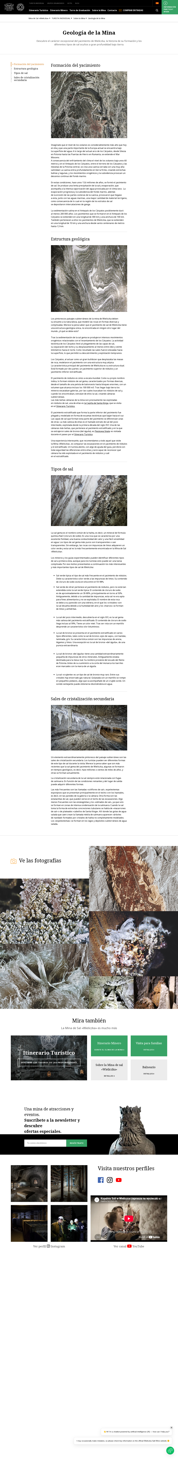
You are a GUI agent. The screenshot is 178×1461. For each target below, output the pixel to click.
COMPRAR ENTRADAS (133, 10)
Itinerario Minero (59, 10)
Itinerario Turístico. (65, 406)
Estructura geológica (26, 68)
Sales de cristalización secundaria (26, 78)
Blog (77, 3)
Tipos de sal (21, 73)
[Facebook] (101, 1182)
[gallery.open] (133, 878)
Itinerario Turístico (38, 10)
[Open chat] (170, 1450)
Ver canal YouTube (129, 1246)
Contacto (112, 10)
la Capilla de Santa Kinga (96, 403)
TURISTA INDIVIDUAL (36, 3)
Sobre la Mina (99, 10)
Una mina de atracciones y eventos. (52, 1120)
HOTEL (69, 3)
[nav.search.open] (157, 10)
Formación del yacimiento (29, 64)
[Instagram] (110, 1182)
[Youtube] (119, 1182)
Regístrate (77, 1143)
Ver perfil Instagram (49, 1246)
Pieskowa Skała (102, 431)
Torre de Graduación (79, 10)
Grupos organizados (55, 3)
